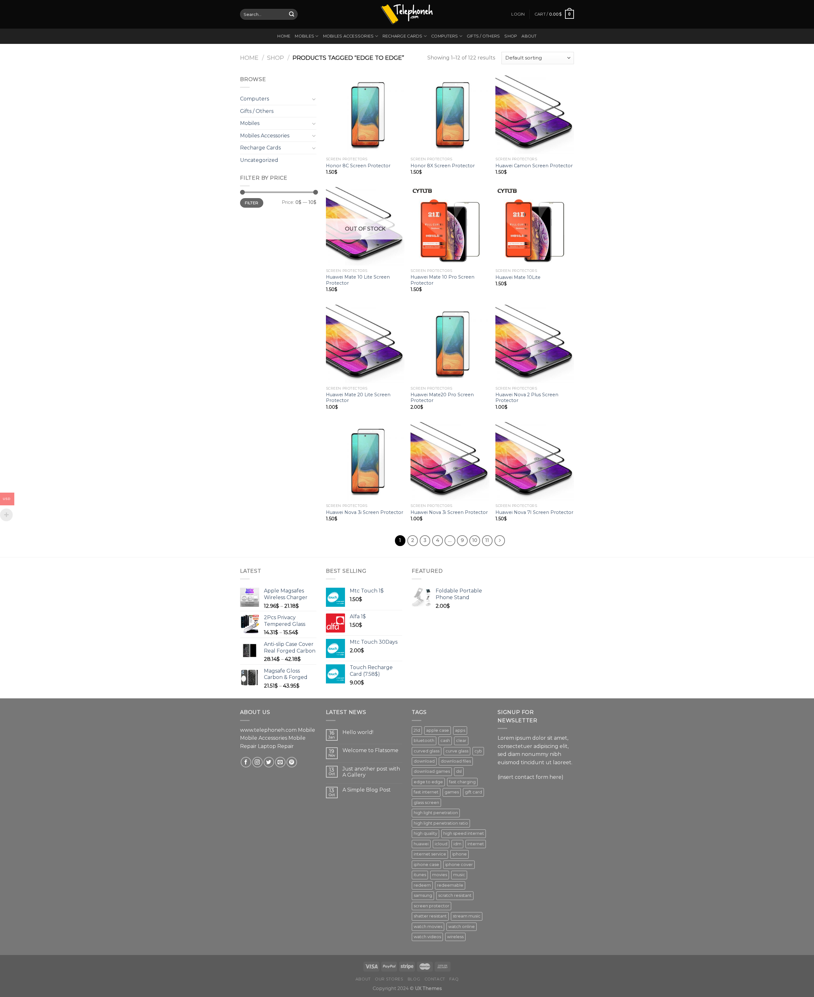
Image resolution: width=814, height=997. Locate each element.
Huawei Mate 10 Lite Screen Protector (358, 280)
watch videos (427, 936)
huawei (421, 843)
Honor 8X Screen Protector (442, 166)
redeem (422, 885)
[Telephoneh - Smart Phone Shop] (407, 14)
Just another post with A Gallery (371, 772)
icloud (441, 843)
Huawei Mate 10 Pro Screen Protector (442, 280)
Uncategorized (259, 160)
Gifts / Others (483, 36)
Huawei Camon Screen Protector (534, 166)
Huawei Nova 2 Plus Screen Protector (526, 398)
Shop (510, 36)
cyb (478, 751)
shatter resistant (430, 916)
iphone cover (459, 864)
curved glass (426, 751)
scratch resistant (455, 895)
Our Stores (389, 979)
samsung (423, 895)
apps (460, 730)
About (528, 36)
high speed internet (463, 833)
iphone (459, 854)
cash (445, 740)
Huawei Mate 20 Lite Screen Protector (358, 398)
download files (456, 761)
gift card (473, 792)
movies (439, 874)
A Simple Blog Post (366, 790)
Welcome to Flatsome (370, 750)
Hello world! (357, 732)
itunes (420, 874)
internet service (430, 854)
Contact (434, 979)
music (459, 874)
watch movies (428, 926)
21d (417, 730)
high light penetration (436, 812)
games (452, 792)
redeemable (450, 885)
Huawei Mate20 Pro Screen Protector (442, 398)
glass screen (426, 802)
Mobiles (304, 36)
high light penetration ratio (441, 823)
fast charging (462, 781)
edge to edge (428, 781)
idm (457, 843)
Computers (444, 36)
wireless (455, 936)
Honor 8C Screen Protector (358, 166)
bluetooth (424, 740)
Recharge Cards (403, 36)
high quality (425, 833)
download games (432, 771)
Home (283, 36)
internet (475, 843)
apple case (437, 730)
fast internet (426, 792)
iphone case (426, 864)
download (424, 761)
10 (474, 540)
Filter (251, 202)
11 (487, 540)
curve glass (456, 751)
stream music (466, 916)
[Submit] (291, 14)
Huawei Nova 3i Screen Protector (364, 512)
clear (461, 740)
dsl (459, 771)
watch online (461, 926)
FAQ (454, 979)
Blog (414, 979)
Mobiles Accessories (348, 36)
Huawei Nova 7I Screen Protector (534, 512)
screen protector (431, 906)
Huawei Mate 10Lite (518, 277)
